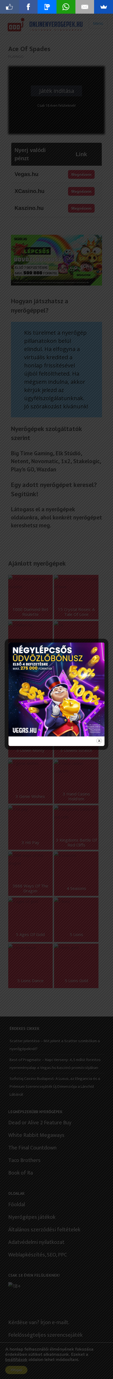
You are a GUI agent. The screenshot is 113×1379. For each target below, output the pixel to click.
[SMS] (47, 7)
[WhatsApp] (65, 7)
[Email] (84, 7)
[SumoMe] (103, 7)
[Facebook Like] (9, 7)
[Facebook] (28, 7)
